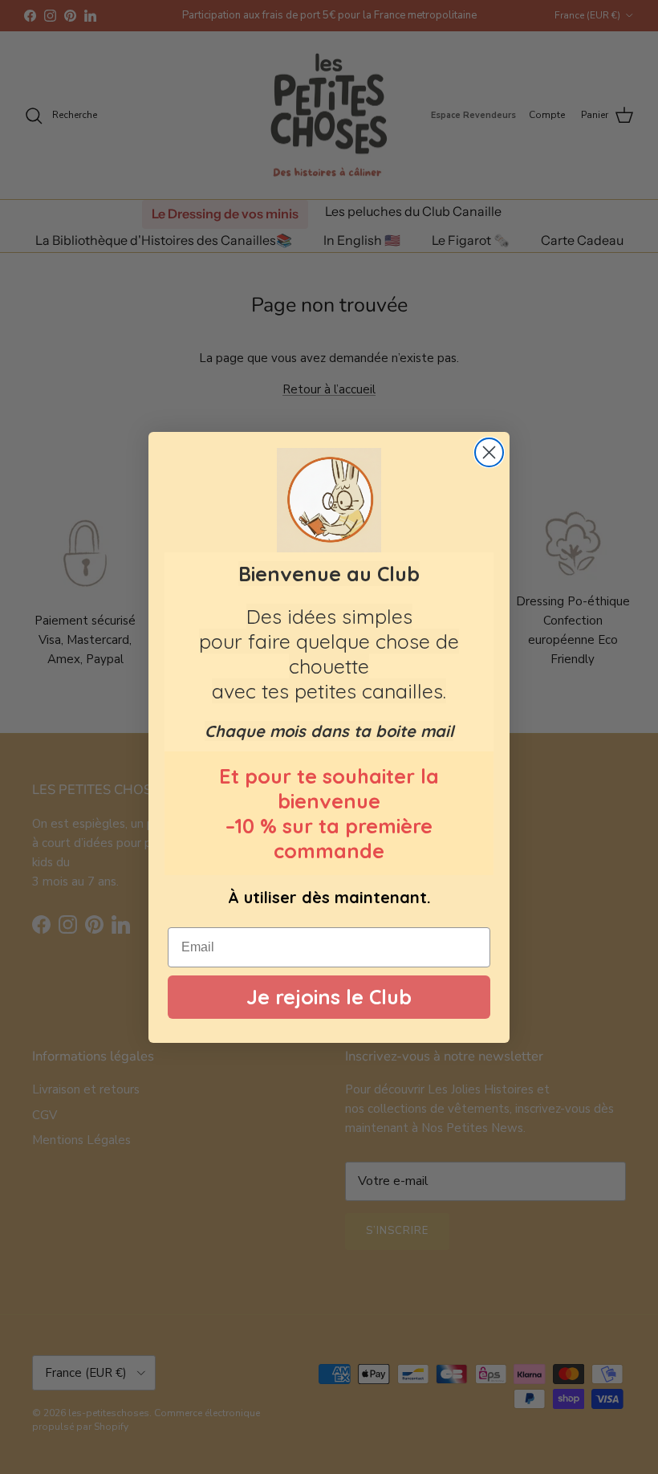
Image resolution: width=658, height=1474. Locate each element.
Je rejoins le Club (329, 996)
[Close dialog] (489, 452)
